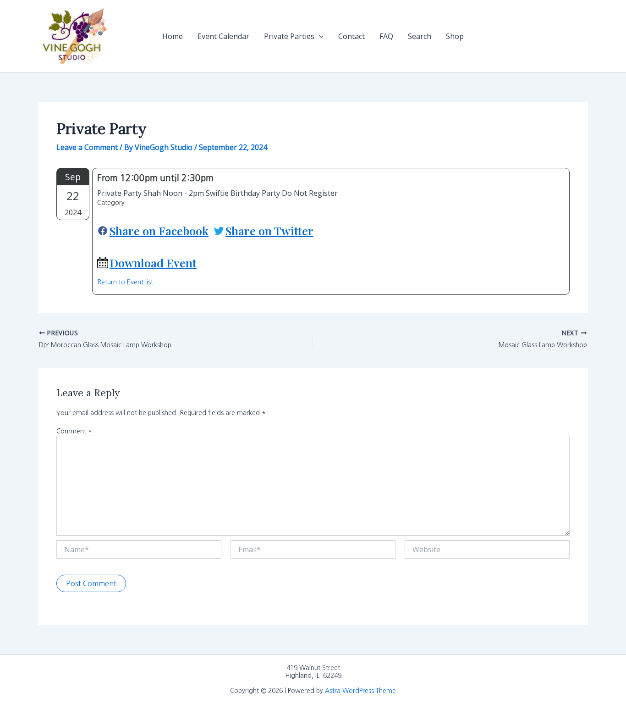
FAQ (386, 36)
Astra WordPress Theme (360, 690)
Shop (455, 36)
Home (172, 36)
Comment (74, 431)
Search (419, 36)
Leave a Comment (87, 147)
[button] (319, 36)
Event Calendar (223, 36)
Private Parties (289, 36)
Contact (351, 36)
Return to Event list (125, 282)
